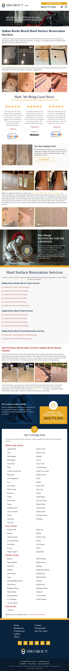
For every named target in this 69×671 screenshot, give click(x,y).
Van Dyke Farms (41, 515)
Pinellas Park (40, 584)
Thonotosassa (40, 508)
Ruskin (38, 493)
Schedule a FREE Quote (54, 3)
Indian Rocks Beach (42, 570)
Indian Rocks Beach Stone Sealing (15, 318)
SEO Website (30, 668)
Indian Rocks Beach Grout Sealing (15, 294)
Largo (9, 577)
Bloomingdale (11, 456)
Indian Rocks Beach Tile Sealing (15, 302)
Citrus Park (11, 464)
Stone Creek (11, 500)
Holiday (9, 533)
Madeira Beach (41, 577)
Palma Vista (40, 486)
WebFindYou (39, 668)
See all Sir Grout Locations (36, 614)
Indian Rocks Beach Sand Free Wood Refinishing (20, 335)
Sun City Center (41, 500)
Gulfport (10, 570)
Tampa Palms (40, 504)
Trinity (38, 548)
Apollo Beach (11, 449)
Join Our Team (40, 631)
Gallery (17, 634)
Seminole (39, 592)
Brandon (39, 456)
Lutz (8, 482)
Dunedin (39, 566)
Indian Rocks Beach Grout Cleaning (16, 291)
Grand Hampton (41, 467)
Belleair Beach (41, 559)
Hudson (38, 533)
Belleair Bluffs (12, 562)
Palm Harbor (11, 584)
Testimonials (40, 628)
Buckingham (11, 460)
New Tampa (11, 486)
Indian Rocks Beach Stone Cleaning (16, 315)
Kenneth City (40, 573)
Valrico (9, 515)
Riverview (10, 493)
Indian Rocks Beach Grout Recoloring (16, 287)
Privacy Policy (32, 663)
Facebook (25, 643)
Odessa (38, 541)
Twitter (31, 643)
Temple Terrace (12, 508)
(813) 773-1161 (48, 7)
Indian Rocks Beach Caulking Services (17, 305)
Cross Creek (40, 464)
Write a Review (62, 7)
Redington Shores (42, 588)
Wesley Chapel (12, 552)
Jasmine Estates (12, 537)
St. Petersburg (11, 599)
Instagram (20, 643)
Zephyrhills (40, 552)
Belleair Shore (41, 562)
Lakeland (10, 610)
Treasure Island (12, 603)
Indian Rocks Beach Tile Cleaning (15, 298)
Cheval (38, 460)
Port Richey (11, 544)
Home (16, 625)
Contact (37, 625)
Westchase (10, 519)
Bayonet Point (11, 529)
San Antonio (40, 544)
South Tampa (40, 497)
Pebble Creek (11, 489)
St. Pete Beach (41, 595)
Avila (9, 453)
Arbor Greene (40, 449)
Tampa (9, 504)
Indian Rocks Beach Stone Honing (15, 322)
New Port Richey (12, 541)
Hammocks (11, 475)
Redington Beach (12, 588)
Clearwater (10, 566)
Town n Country (12, 511)
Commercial (19, 631)
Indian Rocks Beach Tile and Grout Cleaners (45, 193)
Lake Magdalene (12, 478)
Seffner (9, 497)
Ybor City (10, 522)
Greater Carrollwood (14, 471)
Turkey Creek (40, 511)
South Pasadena (12, 595)
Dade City (39, 529)
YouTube (37, 643)
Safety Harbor (11, 592)
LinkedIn (42, 643)
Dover (9, 467)
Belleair (9, 559)
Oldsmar (39, 581)
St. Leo (9, 548)
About (16, 637)
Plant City (39, 489)
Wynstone (39, 519)
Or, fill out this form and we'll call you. (53, 421)
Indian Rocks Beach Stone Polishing (16, 326)
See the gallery (44, 159)
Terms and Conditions (44, 663)
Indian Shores (11, 573)
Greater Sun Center (42, 471)
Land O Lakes (41, 537)
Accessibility (22, 663)
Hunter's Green (41, 475)
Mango (38, 482)
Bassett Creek (40, 453)
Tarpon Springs (41, 599)
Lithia (38, 478)
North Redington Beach (15, 581)
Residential (19, 628)
